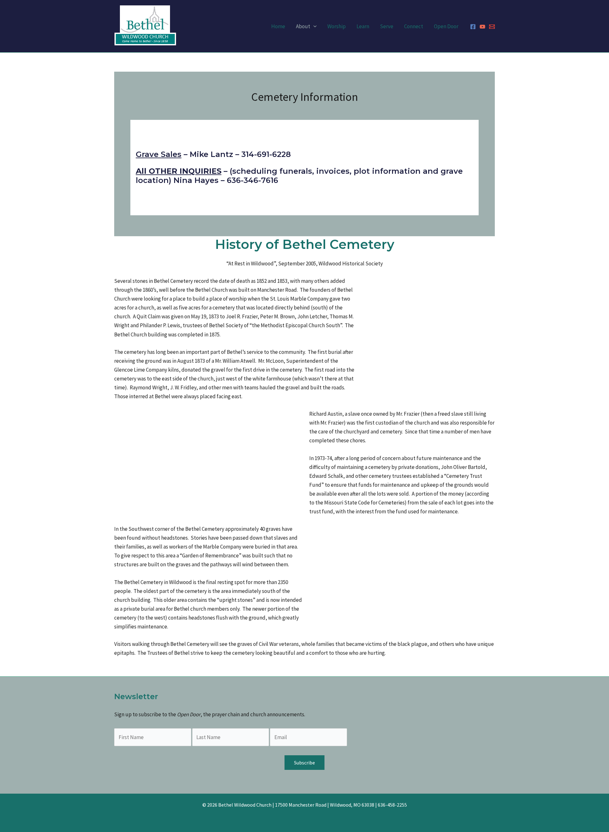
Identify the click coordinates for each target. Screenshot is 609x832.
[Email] (492, 26)
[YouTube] (482, 26)
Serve (386, 26)
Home (278, 26)
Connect (413, 26)
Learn (363, 26)
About (303, 26)
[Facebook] (473, 26)
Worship (336, 26)
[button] (313, 26)
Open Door (446, 26)
